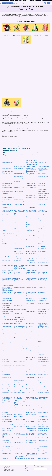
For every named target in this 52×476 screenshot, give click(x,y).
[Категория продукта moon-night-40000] (7, 28)
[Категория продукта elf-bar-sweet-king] (7, 66)
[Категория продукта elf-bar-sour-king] (26, 41)
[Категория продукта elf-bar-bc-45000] (45, 28)
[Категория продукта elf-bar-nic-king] (16, 66)
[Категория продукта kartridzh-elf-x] (7, 103)
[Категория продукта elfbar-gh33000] (16, 28)
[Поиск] (42, 3)
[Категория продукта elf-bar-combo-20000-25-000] (35, 66)
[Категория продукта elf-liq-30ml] (16, 104)
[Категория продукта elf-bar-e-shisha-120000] (35, 28)
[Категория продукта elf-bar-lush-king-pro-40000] (26, 29)
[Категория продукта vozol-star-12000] (45, 66)
